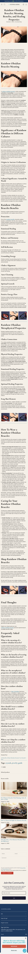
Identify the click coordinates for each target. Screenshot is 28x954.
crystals (8, 763)
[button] (25, 951)
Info (2, 913)
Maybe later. (14, 950)
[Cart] (26, 4)
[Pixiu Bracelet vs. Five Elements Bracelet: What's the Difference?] (14, 831)
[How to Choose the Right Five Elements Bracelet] (14, 811)
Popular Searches (4, 922)
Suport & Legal (4, 918)
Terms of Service (6, 869)
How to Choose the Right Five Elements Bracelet (13, 820)
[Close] (25, 938)
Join (14, 898)
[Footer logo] (6, 909)
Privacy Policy (23, 867)
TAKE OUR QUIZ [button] (14, 946)
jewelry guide (17, 763)
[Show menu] (1, 4)
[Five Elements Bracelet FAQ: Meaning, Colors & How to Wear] (14, 789)
